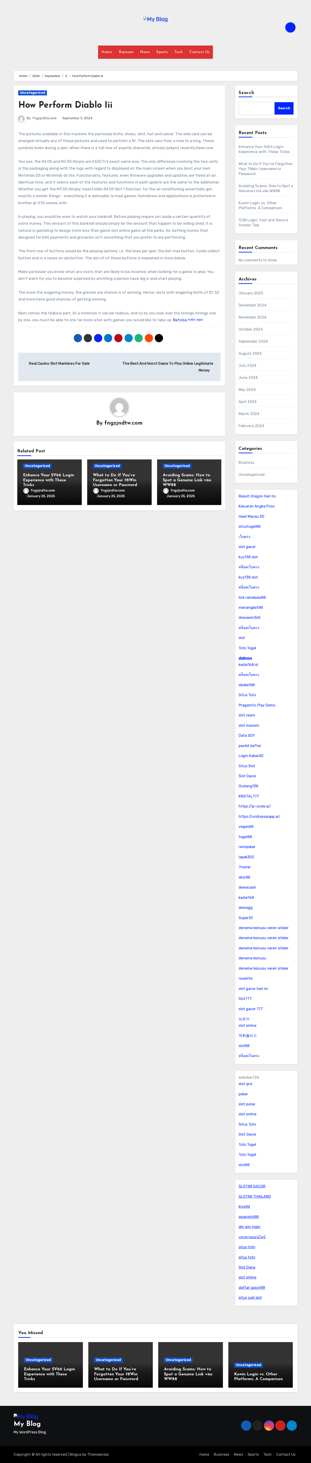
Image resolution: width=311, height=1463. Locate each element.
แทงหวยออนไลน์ (252, 1237)
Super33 (246, 918)
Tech (178, 52)
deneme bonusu (252, 958)
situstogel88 (249, 526)
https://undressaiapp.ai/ (259, 816)
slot (242, 638)
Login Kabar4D (251, 756)
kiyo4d (244, 1206)
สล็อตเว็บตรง (249, 567)
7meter (245, 867)
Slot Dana (247, 1267)
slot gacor (247, 547)
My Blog (27, 1424)
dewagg (245, 907)
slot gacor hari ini (253, 988)
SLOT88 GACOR (252, 1186)
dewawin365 (249, 617)
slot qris (245, 1084)
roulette (245, 978)
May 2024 (247, 389)
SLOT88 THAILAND (255, 1196)
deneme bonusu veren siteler (263, 928)
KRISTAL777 (249, 796)
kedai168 (246, 897)
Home (107, 52)
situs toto (247, 1247)
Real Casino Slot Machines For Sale (59, 363)
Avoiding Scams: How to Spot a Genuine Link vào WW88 (187, 480)
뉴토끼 (244, 1019)
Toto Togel (247, 648)
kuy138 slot (248, 557)
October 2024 (251, 329)
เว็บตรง (244, 537)
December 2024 (253, 305)
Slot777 (245, 999)
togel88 (245, 837)
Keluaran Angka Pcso (257, 506)
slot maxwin (249, 725)
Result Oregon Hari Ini (257, 496)
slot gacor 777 (251, 1009)
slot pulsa (247, 1104)
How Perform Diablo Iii (65, 105)
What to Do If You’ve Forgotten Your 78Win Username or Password (115, 480)
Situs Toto (247, 695)
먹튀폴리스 (248, 1035)
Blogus (76, 1454)
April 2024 (248, 402)
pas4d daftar (250, 746)
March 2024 (249, 414)
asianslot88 (249, 1217)
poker (243, 1094)
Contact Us (199, 52)
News (145, 52)
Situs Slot (247, 766)
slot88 (244, 1046)
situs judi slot (250, 1297)
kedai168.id (248, 665)
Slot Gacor (247, 776)
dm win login (249, 1227)
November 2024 (253, 317)
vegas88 (246, 826)
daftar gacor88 (252, 1287)
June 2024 (248, 377)
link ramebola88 (252, 597)
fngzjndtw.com (44, 118)
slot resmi (247, 715)
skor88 (244, 877)
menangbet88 (251, 607)
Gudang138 (248, 786)
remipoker (247, 847)
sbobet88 (247, 685)
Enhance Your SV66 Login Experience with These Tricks (48, 480)
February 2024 (252, 426)
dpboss (245, 658)
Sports (162, 52)
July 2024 (248, 365)
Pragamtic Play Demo (257, 705)
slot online (247, 1025)
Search (247, 93)
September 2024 (253, 341)
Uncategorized (32, 93)
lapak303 (246, 857)
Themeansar (98, 1454)
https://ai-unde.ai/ (255, 806)
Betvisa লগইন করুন (188, 320)
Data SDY (247, 735)
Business (126, 52)
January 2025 (251, 293)
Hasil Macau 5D (251, 516)
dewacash (247, 887)
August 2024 (250, 353)
